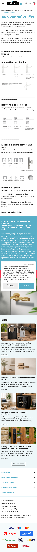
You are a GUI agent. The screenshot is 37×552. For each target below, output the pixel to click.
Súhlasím (27, 286)
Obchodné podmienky (8, 506)
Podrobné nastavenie (10, 286)
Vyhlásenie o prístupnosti (9, 511)
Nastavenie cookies (7, 501)
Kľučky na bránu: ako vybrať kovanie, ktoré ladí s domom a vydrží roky (16, 448)
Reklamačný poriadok (8, 503)
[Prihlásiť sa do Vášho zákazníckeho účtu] (30, 3)
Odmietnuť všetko (29, 264)
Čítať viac (4, 355)
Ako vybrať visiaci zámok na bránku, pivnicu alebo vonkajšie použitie (16, 344)
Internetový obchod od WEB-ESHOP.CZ (13, 517)
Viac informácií (18, 464)
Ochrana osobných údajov (9, 509)
